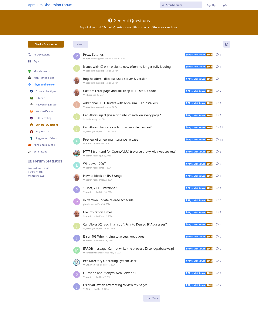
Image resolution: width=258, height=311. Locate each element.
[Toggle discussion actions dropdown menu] (228, 54)
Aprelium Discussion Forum (50, 4)
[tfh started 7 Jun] (76, 80)
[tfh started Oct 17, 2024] (76, 177)
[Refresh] (226, 44)
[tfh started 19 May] (76, 92)
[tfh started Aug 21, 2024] (76, 213)
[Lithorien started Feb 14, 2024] (76, 262)
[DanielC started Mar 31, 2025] (76, 153)
